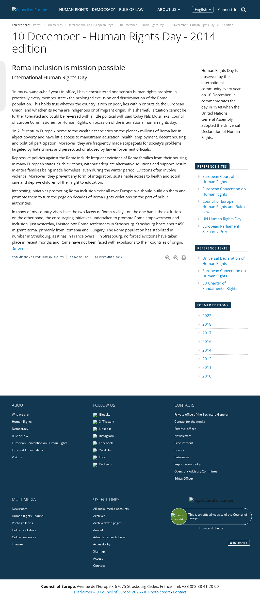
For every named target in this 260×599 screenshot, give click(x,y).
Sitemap (99, 551)
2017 (207, 332)
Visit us (17, 457)
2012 (207, 358)
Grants (179, 450)
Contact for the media (189, 421)
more (18, 248)
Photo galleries (22, 523)
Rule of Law (131, 9)
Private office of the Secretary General (201, 414)
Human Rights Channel (28, 516)
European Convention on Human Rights (224, 191)
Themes (17, 544)
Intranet (240, 543)
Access (98, 558)
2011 (207, 367)
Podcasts (105, 464)
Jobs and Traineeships (27, 450)
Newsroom (19, 509)
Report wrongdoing (187, 464)
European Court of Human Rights (218, 179)
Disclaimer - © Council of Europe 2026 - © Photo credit (122, 591)
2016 (207, 341)
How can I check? (211, 528)
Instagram (106, 436)
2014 (207, 350)
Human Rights (73, 9)
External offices (185, 429)
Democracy (103, 9)
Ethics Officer (183, 478)
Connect (225, 9)
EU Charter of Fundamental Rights (219, 285)
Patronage (181, 457)
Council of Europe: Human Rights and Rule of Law (225, 206)
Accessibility (101, 544)
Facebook (106, 443)
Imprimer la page (184, 256)
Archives (99, 516)
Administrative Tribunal (109, 537)
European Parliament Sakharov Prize (220, 229)
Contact (179, 591)
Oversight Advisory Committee (196, 471)
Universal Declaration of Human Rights (223, 261)
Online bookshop (24, 530)
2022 (207, 315)
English (201, 9)
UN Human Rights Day (221, 218)
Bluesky (104, 414)
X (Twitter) (106, 421)
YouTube (105, 450)
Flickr (103, 457)
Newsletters (182, 436)
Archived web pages (107, 523)
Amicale (99, 530)
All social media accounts (111, 509)
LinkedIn (105, 429)
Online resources (24, 537)
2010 (207, 376)
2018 (207, 324)
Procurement (183, 443)
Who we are (20, 414)
